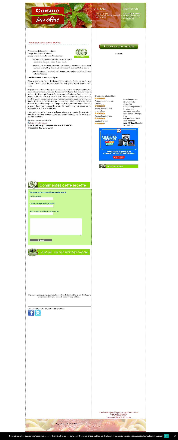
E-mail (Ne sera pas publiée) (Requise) (42, 203)
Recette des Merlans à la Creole (119, 418)
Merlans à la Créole (102, 13)
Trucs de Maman (98, 427)
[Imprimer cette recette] (29, 123)
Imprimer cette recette (38, 123)
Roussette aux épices (103, 116)
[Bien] (33, 128)
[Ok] (174, 436)
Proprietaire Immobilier (118, 414)
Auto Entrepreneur (119, 416)
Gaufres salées (101, 17)
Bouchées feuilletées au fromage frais (109, 15)
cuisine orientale (81, 427)
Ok (166, 436)
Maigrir (89, 427)
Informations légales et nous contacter (104, 424)
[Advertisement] (86, 34)
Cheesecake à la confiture (105, 96)
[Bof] (31, 128)
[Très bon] (35, 128)
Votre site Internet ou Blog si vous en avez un (44, 211)
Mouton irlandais (101, 121)
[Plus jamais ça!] (29, 128)
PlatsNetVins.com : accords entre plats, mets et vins (118, 412)
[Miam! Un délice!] (37, 128)
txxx (125, 111)
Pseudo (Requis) (35, 196)
